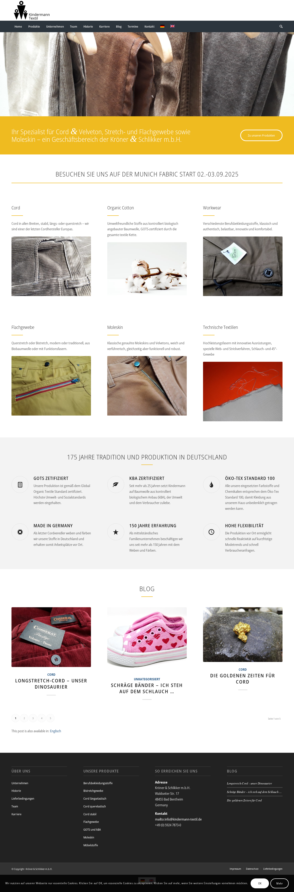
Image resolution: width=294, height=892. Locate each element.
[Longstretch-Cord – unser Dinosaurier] (51, 637)
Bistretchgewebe (93, 791)
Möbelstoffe (90, 845)
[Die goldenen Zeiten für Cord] (243, 634)
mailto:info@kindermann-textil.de (178, 819)
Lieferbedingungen (22, 798)
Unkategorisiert (147, 679)
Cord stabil (89, 814)
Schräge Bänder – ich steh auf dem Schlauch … (147, 688)
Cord (51, 675)
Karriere (16, 814)
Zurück (4, 70)
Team (14, 806)
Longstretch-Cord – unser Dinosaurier (51, 683)
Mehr (279, 883)
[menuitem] (18, 26)
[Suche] (280, 26)
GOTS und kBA (92, 829)
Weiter (290, 70)
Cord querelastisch (94, 806)
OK (260, 883)
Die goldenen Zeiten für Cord (242, 678)
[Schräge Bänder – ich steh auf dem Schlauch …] (147, 639)
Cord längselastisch (94, 798)
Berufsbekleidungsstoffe (98, 783)
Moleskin (88, 837)
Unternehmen (19, 783)
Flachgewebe (91, 822)
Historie (16, 791)
